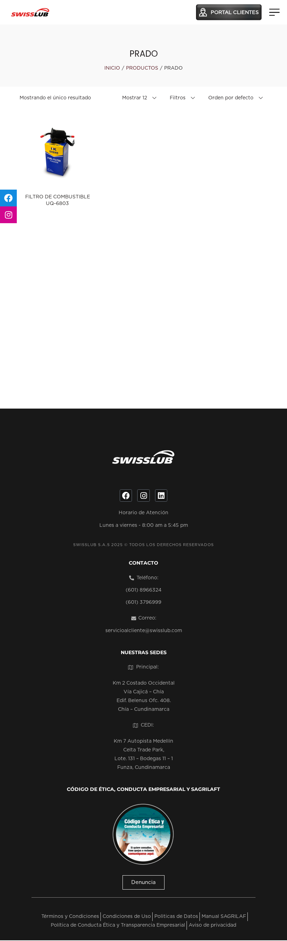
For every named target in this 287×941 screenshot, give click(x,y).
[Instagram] (143, 495)
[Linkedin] (161, 495)
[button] (143, 882)
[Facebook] (126, 495)
